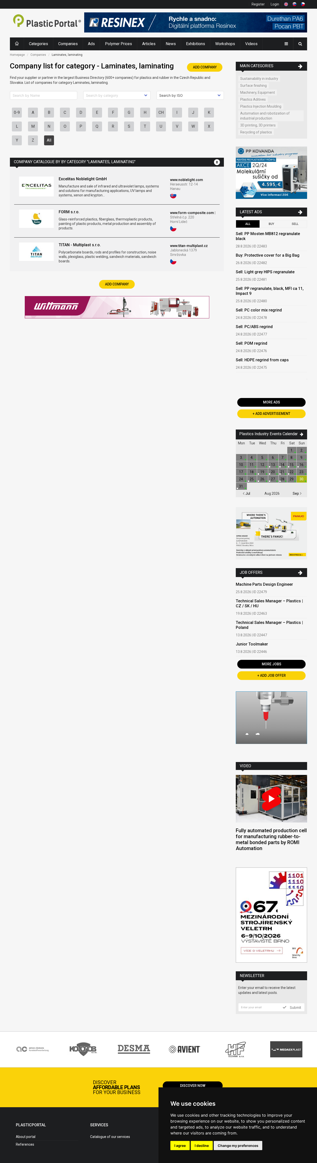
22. (292, 472)
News (171, 43)
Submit (295, 1007)
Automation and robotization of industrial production (265, 115)
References (25, 1144)
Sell (295, 224)
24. (241, 479)
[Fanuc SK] (271, 534)
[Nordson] (271, 723)
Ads (91, 43)
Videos (251, 43)
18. (252, 472)
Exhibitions (195, 43)
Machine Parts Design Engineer (264, 584)
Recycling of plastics (256, 132)
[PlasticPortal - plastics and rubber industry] (47, 23)
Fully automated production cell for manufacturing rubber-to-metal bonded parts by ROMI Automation (271, 839)
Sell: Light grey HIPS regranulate (265, 272)
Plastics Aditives (253, 99)
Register (258, 4)
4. (252, 457)
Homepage (17, 55)
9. (301, 457)
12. (262, 465)
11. (252, 465)
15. (292, 465)
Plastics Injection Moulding (260, 106)
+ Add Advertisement (271, 414)
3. (241, 457)
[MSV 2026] (271, 915)
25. (252, 479)
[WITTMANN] (117, 308)
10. (241, 465)
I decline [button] (202, 1145)
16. (301, 465)
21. (282, 472)
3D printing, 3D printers (258, 125)
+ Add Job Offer (271, 675)
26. (262, 479)
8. (292, 457)
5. (262, 457)
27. (273, 479)
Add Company (205, 67)
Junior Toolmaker (252, 644)
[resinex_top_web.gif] (195, 23)
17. (241, 472)
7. (282, 457)
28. (282, 479)
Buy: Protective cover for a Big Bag (267, 255)
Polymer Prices (118, 43)
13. (273, 465)
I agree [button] (180, 1145)
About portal (25, 1137)
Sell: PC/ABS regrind (254, 326)
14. (282, 465)
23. (301, 472)
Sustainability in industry (259, 79)
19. (262, 472)
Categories (38, 43)
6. (273, 457)
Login (275, 4)
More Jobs (271, 664)
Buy (271, 224)
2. (301, 450)
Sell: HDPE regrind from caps (262, 360)
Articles (149, 43)
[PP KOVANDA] (271, 173)
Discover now (192, 1086)
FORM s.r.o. (69, 212)
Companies (68, 43)
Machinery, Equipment (257, 92)
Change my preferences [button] (238, 1145)
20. (273, 472)
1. (292, 450)
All (49, 140)
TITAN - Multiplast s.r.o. (80, 245)
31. (241, 486)
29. (292, 479)
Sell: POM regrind (251, 343)
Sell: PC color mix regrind (259, 310)
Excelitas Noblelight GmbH (83, 179)
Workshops (225, 43)
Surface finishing (253, 86)
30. (301, 479)
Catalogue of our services (110, 1137)
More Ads (271, 402)
